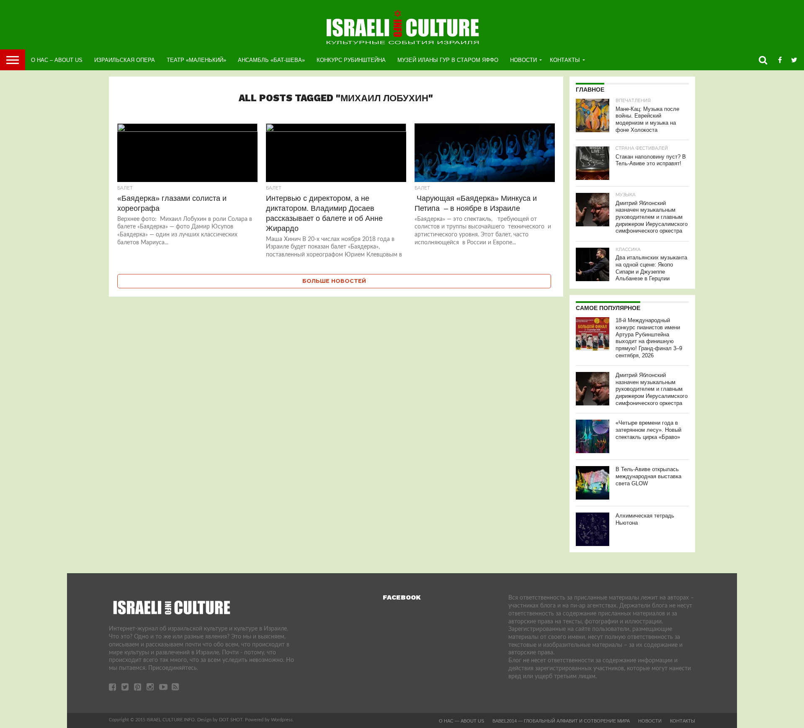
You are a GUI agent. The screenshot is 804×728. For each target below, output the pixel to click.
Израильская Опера (124, 60)
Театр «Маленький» (196, 60)
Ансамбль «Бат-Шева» (271, 60)
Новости (523, 60)
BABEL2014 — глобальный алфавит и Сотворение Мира (561, 720)
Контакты (565, 60)
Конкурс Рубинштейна (351, 60)
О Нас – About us (56, 60)
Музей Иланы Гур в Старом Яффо (447, 60)
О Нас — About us (461, 720)
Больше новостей (334, 281)
